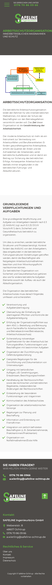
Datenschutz (9, 560)
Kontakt (7, 554)
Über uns (7, 551)
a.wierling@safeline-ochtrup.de (29, 478)
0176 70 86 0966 (19, 475)
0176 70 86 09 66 (26, 5)
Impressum (8, 557)
